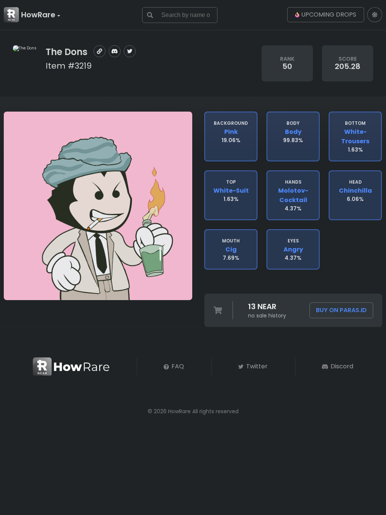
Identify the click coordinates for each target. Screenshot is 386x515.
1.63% (355, 136)
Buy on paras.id (341, 310)
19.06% (231, 132)
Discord (341, 366)
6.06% (355, 191)
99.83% (293, 132)
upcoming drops (328, 14)
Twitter (256, 366)
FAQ (177, 366)
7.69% (231, 250)
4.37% (293, 195)
